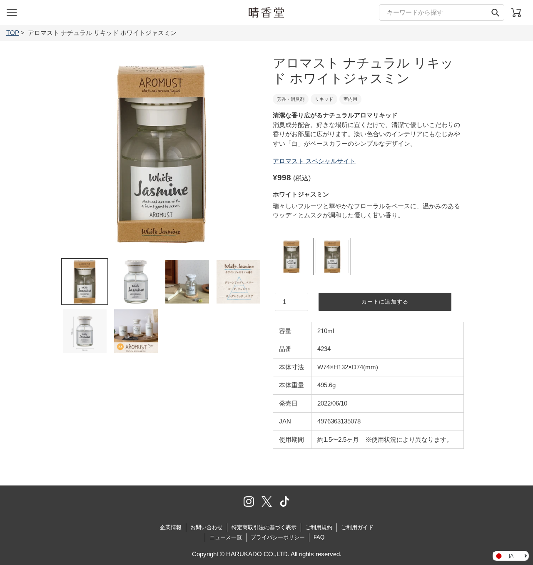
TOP (12, 32)
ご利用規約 (318, 527)
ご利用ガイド (357, 527)
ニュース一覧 (225, 537)
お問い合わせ (206, 527)
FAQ (319, 537)
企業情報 (171, 527)
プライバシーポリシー (278, 537)
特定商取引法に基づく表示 (264, 527)
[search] (441, 12)
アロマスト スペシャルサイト (314, 160)
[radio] (291, 256)
